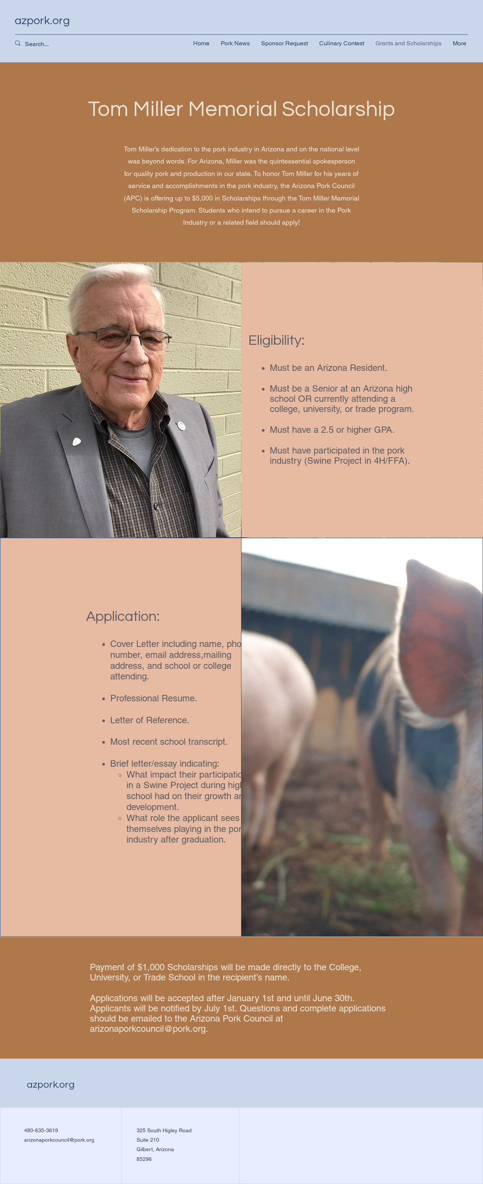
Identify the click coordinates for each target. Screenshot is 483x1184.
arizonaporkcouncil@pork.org (148, 1028)
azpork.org (42, 20)
